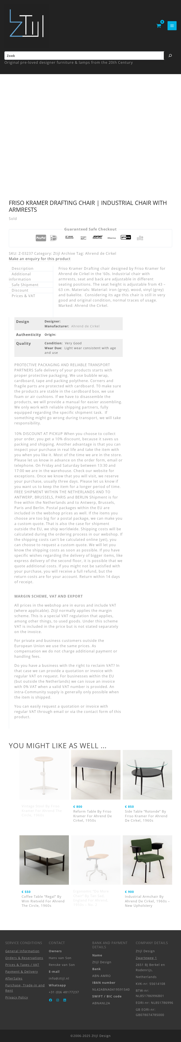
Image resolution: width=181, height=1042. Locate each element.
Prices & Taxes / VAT (22, 965)
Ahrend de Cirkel (100, 253)
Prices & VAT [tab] (23, 295)
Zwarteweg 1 (146, 958)
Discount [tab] (20, 290)
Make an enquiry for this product (40, 258)
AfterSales (14, 978)
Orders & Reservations (24, 958)
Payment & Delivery (21, 971)
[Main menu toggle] (172, 25)
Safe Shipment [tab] (25, 284)
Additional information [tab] (20, 277)
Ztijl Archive (64, 253)
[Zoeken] (170, 55)
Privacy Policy (16, 997)
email (59, 711)
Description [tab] (23, 268)
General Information (22, 951)
